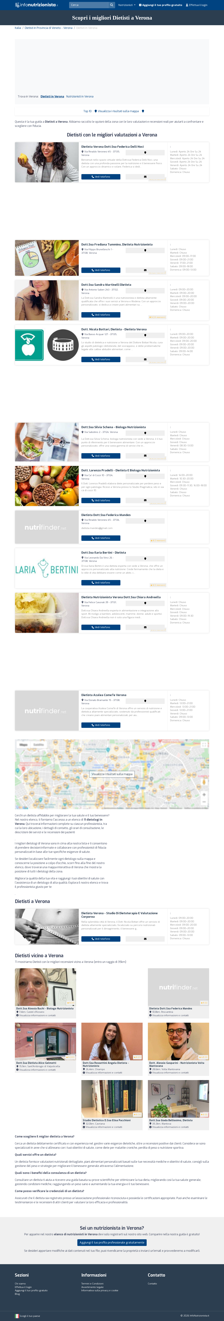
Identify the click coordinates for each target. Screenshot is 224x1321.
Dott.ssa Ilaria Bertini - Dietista (103, 553)
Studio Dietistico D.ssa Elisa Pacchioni (107, 1120)
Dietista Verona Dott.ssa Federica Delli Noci (112, 147)
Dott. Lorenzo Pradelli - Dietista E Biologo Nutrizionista (120, 470)
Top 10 (87, 111)
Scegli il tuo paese (29, 1316)
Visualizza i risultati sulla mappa (112, 774)
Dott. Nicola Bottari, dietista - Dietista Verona (114, 329)
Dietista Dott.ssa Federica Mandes (106, 515)
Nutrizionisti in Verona (79, 96)
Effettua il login (197, 5)
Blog (17, 1293)
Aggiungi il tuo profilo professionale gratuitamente (112, 1242)
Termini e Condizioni (92, 1283)
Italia (18, 28)
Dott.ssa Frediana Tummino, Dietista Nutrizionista (117, 245)
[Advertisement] (112, 68)
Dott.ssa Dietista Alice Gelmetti (36, 1063)
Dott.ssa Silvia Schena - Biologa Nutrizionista (113, 427)
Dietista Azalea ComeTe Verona (103, 695)
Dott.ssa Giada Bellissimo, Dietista (170, 1120)
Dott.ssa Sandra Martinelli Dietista (106, 285)
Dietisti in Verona (52, 96)
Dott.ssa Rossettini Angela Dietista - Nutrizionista (106, 1064)
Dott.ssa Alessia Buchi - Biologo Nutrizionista (45, 1008)
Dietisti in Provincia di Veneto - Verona (48, 28)
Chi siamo (20, 1283)
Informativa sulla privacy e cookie (99, 1290)
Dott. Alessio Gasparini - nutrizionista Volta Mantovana (176, 1064)
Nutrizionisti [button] (125, 5)
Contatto (152, 1283)
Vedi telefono (102, 176)
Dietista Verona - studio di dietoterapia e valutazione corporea (119, 915)
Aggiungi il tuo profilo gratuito (162, 5)
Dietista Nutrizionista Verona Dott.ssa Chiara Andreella (121, 597)
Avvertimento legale (92, 1287)
